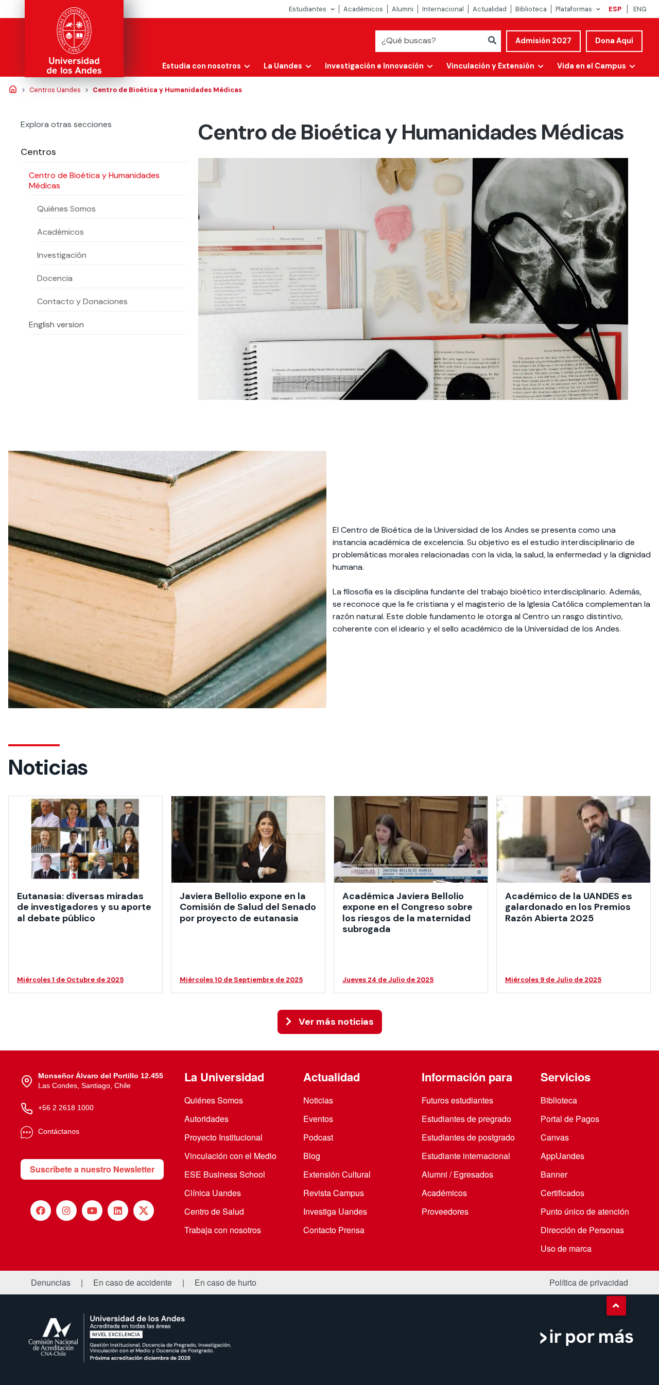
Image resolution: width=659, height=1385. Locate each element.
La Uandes (283, 66)
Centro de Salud (214, 1211)
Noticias (318, 1100)
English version (56, 324)
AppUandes (562, 1156)
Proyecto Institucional (223, 1137)
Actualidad (490, 9)
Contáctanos (58, 1131)
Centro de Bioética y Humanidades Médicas (94, 180)
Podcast (318, 1137)
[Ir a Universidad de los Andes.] (13, 90)
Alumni (402, 9)
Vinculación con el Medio (230, 1156)
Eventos (318, 1119)
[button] (616, 1306)
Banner (554, 1174)
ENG (640, 9)
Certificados (562, 1193)
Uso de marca (566, 1248)
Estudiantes (307, 9)
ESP (615, 9)
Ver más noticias (335, 1021)
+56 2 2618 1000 (66, 1107)
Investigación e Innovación (374, 66)
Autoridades (206, 1119)
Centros (38, 152)
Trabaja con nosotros (222, 1230)
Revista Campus (333, 1193)
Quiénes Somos (66, 208)
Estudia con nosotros (201, 66)
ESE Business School (224, 1174)
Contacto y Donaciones (82, 301)
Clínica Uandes (212, 1193)
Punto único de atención (585, 1211)
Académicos (363, 9)
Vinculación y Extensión (490, 66)
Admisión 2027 (543, 40)
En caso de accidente (132, 1282)
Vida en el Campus (591, 66)
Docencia (55, 278)
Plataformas (574, 9)
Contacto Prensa (334, 1230)
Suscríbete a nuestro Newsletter (92, 1169)
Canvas (555, 1137)
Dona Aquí (614, 40)
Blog (311, 1156)
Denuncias (51, 1282)
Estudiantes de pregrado (466, 1119)
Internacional (443, 9)
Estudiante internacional (466, 1156)
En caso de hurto (225, 1282)
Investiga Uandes (335, 1211)
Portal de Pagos (570, 1119)
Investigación (61, 255)
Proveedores (445, 1211)
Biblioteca (531, 9)
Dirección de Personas (582, 1230)
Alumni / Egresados (457, 1174)
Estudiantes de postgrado (468, 1137)
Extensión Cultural (337, 1174)
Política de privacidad (588, 1282)
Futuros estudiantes (457, 1100)
